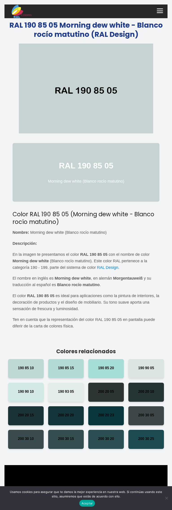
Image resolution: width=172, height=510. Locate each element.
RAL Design (107, 267)
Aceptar (87, 503)
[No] (166, 498)
